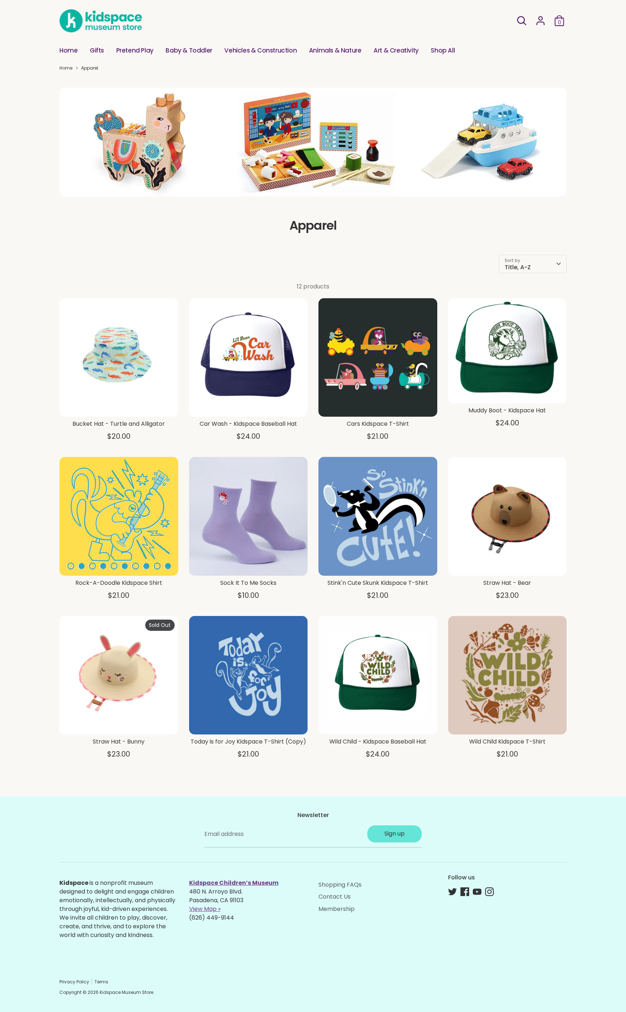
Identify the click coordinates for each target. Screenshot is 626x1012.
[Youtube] (477, 891)
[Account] (540, 20)
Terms (101, 982)
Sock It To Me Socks (248, 583)
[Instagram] (489, 891)
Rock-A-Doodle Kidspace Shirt (118, 583)
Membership (336, 909)
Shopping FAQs (340, 884)
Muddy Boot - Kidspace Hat (507, 410)
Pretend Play (135, 50)
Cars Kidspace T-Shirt (378, 424)
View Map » (205, 909)
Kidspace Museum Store (126, 992)
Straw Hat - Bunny (119, 741)
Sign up (394, 833)
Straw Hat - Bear (507, 583)
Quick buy (119, 404)
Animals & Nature (335, 50)
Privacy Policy (74, 982)
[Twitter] (452, 891)
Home (68, 50)
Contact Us (334, 896)
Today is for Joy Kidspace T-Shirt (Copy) (248, 741)
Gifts (97, 50)
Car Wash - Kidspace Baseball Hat (248, 424)
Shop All (443, 50)
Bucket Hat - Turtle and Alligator (118, 424)
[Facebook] (464, 891)
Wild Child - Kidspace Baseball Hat (377, 741)
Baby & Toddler (189, 50)
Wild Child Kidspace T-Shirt (507, 741)
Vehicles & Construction (260, 50)
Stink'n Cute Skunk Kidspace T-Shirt (377, 583)
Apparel (89, 68)
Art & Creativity (396, 50)
